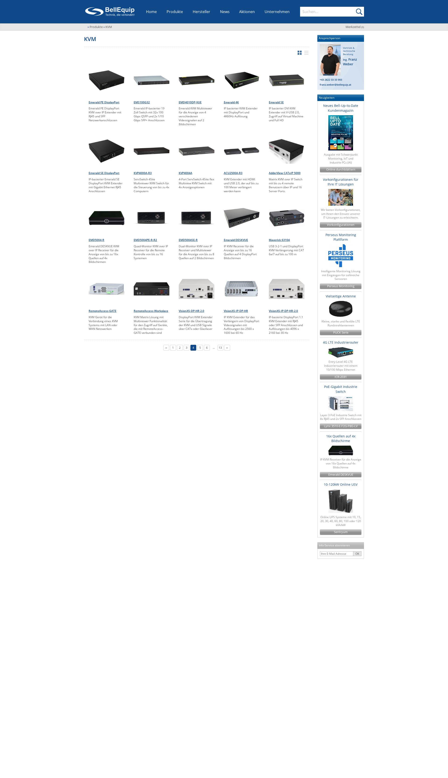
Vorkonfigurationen (340, 225)
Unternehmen (277, 11)
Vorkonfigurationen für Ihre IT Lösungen (340, 181)
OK (357, 554)
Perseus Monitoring (340, 286)
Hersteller (201, 11)
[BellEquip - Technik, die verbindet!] (110, 11)
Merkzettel (355, 27)
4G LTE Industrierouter (340, 342)
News (225, 11)
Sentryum (341, 532)
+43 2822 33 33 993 (331, 79)
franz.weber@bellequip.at (335, 84)
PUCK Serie (340, 333)
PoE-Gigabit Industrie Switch (340, 389)
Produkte (175, 11)
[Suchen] (359, 12)
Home (151, 11)
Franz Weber (350, 61)
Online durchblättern (340, 169)
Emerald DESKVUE (340, 475)
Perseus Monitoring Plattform (341, 237)
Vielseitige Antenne (341, 296)
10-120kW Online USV (340, 484)
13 (220, 348)
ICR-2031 (341, 377)
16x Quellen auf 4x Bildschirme (340, 438)
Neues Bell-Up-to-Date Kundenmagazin (340, 107)
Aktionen (247, 11)
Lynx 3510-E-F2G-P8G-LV (341, 426)
